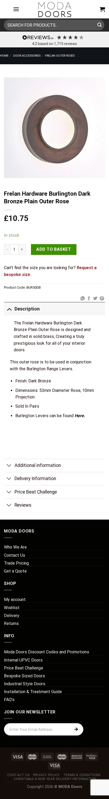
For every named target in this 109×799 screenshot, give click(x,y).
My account (15, 599)
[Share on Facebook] (89, 298)
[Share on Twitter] (95, 298)
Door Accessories (26, 55)
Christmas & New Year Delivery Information (55, 779)
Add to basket (53, 249)
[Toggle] (9, 308)
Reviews (23, 505)
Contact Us (14, 555)
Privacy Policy (46, 775)
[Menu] (16, 9)
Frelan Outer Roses (60, 55)
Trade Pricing (16, 563)
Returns (11, 623)
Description (27, 309)
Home (4, 55)
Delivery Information (35, 478)
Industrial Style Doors (24, 683)
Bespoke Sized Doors (24, 675)
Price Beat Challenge (36, 492)
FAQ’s (9, 699)
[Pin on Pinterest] (102, 298)
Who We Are (15, 547)
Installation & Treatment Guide (33, 691)
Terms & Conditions (82, 775)
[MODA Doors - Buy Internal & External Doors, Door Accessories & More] (54, 9)
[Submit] (99, 25)
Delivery (11, 615)
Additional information (38, 465)
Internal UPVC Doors (23, 660)
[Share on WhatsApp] (82, 298)
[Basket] (102, 9)
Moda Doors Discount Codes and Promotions (46, 651)
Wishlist (12, 607)
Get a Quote (15, 571)
